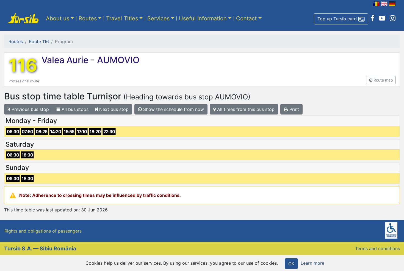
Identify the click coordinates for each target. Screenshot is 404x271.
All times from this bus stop (245, 109)
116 (23, 65)
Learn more (312, 263)
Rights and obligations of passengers (43, 231)
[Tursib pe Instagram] (393, 18)
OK (291, 263)
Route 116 (39, 41)
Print (293, 109)
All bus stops (74, 109)
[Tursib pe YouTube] (382, 18)
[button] (341, 18)
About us (57, 18)
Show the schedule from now (173, 109)
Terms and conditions (377, 248)
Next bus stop (113, 109)
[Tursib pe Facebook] (372, 18)
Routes (88, 18)
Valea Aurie (66, 60)
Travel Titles (122, 18)
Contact (246, 18)
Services (158, 18)
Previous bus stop (29, 109)
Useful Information (203, 18)
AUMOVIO (117, 60)
